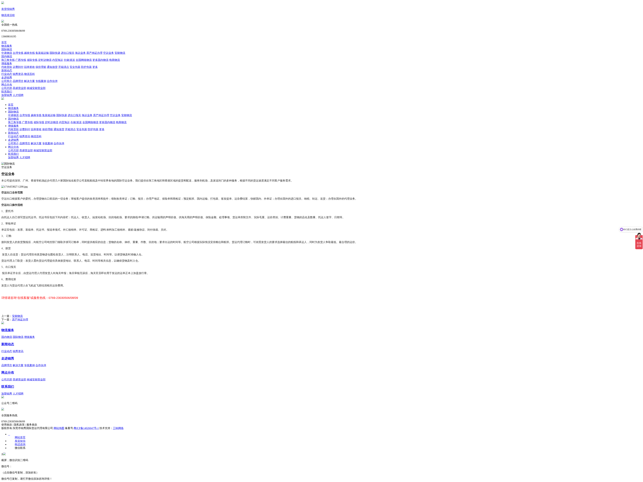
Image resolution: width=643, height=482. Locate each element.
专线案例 (40, 81)
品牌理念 (18, 81)
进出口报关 (67, 52)
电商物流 (114, 59)
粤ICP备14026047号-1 (86, 428)
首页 (4, 42)
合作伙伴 (52, 81)
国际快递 (55, 52)
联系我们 (6, 91)
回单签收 (29, 67)
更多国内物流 (100, 59)
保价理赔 (40, 67)
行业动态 (6, 74)
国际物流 (6, 49)
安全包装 (75, 67)
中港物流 (6, 52)
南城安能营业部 (36, 88)
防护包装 (86, 67)
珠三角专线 (8, 59)
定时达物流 (45, 59)
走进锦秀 (6, 77)
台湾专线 (18, 52)
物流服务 (6, 45)
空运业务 (108, 52)
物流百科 (29, 74)
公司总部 (6, 88)
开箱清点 (63, 67)
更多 (95, 67)
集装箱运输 (42, 52)
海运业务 (80, 52)
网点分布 (6, 84)
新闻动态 (6, 70)
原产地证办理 (94, 52)
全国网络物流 (84, 59)
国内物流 (6, 56)
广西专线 (20, 59)
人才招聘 (18, 95)
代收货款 (6, 67)
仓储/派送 (69, 59)
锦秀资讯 (18, 74)
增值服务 (6, 63)
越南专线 (29, 52)
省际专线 (32, 59)
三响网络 (118, 428)
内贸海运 (57, 59)
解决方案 (29, 81)
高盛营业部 (19, 88)
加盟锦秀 (6, 95)
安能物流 (120, 52)
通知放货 (52, 67)
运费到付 (18, 67)
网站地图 (59, 428)
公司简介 (6, 81)
